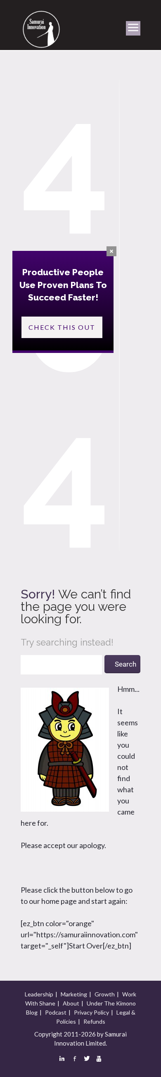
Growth (105, 994)
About (71, 1003)
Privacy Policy (91, 1012)
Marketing (74, 994)
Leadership (39, 994)
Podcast (55, 1012)
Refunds (94, 1021)
